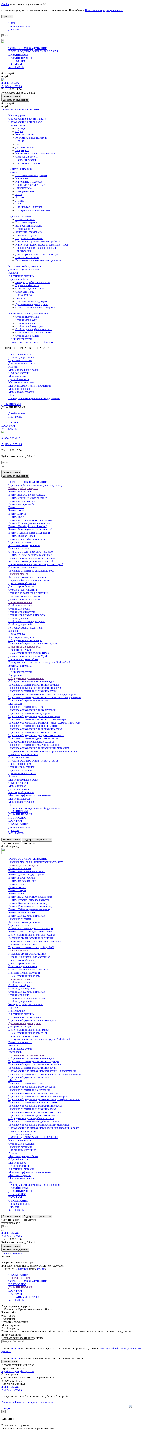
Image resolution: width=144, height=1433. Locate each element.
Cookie (5, 4)
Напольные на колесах (28, 181)
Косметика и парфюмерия (31, 137)
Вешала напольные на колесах (26, 494)
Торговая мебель (18, 279)
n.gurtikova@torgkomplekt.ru (17, 1371)
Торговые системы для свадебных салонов (34, 744)
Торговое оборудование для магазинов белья (35, 728)
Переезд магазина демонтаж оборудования (34, 398)
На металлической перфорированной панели (42, 244)
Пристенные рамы (26, 222)
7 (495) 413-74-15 (11, 86)
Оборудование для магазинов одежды (31, 681)
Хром (18, 194)
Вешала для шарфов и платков (26, 538)
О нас (11, 22)
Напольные (22, 178)
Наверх (5, 1408)
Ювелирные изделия (27, 162)
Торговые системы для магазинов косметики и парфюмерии (44, 697)
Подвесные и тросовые (29, 238)
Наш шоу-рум (16, 115)
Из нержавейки (24, 191)
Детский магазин (18, 379)
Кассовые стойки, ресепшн (24, 266)
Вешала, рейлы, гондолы (23, 488)
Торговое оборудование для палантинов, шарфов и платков (44, 722)
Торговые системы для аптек (25, 706)
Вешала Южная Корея (21, 535)
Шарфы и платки (25, 159)
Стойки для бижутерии (29, 326)
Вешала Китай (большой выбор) (27, 526)
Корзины (20, 298)
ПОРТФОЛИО (17, 60)
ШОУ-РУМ (15, 64)
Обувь (19, 131)
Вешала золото (17, 510)
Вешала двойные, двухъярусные (27, 497)
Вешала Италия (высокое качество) (29, 523)
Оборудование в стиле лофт (25, 121)
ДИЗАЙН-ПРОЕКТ (20, 57)
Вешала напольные (19, 491)
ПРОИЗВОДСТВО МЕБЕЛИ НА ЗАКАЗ (33, 51)
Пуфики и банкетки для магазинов (29, 580)
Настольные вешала (20, 602)
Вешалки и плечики (20, 168)
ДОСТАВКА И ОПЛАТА (23, 1296)
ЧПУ (11, 395)
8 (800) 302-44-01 (11, 83)
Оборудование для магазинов (26, 678)
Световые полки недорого (24, 567)
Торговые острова (19, 548)
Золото (19, 197)
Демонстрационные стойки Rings (28, 652)
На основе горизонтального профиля (37, 241)
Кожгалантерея (24, 134)
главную (23, 1268)
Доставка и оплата (19, 25)
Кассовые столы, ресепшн (24, 545)
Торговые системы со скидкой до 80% (31, 570)
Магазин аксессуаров (21, 391)
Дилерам (13, 29)
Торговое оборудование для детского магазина (36, 735)
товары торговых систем (23, 754)
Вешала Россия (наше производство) (30, 529)
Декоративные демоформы (31, 304)
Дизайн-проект (17, 413)
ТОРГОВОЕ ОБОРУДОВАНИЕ (27, 48)
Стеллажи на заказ (19, 757)
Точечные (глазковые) (28, 231)
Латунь (19, 200)
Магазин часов (17, 376)
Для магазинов (17, 124)
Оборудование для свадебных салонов (31, 741)
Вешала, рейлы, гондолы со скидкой (30, 554)
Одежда (20, 128)
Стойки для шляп (25, 322)
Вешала (13, 172)
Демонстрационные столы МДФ (28, 656)
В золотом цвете (25, 219)
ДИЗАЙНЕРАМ (18, 54)
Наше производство (20, 353)
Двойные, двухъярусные (30, 184)
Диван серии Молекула (22, 583)
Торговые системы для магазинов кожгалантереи (37, 719)
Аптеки (13, 366)
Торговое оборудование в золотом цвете (32, 643)
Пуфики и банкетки (27, 285)
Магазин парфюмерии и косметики (29, 385)
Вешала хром (16, 507)
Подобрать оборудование (37, 839)
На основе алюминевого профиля (35, 247)
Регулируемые (24, 187)
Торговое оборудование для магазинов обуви (35, 687)
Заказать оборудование (15, 99)
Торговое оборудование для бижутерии (32, 709)
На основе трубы (25, 235)
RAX (18, 203)
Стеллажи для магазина (22, 589)
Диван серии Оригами (21, 586)
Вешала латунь (17, 513)
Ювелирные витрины (21, 275)
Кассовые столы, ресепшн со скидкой (31, 561)
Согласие (15, 1348)
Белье (18, 143)
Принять (7, 16)
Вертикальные (24, 228)
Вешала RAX (16, 516)
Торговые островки (20, 360)
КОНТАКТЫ (16, 67)
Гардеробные (23, 250)
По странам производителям (32, 210)
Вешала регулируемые (21, 500)
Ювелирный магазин (21, 382)
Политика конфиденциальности (34, 1402)
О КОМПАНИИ (18, 823)
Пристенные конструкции (31, 175)
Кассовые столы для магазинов (27, 576)
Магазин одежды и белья (23, 369)
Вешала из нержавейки (22, 504)
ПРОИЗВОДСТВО (19, 1277)
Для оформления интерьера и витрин (37, 254)
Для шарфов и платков (28, 206)
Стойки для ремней (27, 335)
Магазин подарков (19, 388)
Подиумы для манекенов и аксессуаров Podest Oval (39, 662)
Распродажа (15, 675)
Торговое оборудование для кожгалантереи (34, 716)
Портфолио (15, 416)
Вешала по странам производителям (30, 519)
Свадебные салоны (26, 156)
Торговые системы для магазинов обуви (32, 690)
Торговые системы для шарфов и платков (33, 725)
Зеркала (13, 272)
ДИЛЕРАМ (15, 1293)
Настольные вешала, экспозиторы (35, 153)
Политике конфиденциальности (104, 10)
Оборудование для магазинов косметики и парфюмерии (42, 694)
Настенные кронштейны (23, 659)
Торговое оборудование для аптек (28, 700)
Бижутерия (22, 150)
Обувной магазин (19, 372)
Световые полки (25, 291)
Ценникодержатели (20, 338)
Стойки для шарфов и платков (33, 329)
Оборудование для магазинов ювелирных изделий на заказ (43, 751)
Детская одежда (24, 147)
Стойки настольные (27, 316)
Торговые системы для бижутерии (29, 713)
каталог (41, 1268)
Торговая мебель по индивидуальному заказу (35, 485)
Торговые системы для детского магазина (33, 738)
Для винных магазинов (22, 363)
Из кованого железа (27, 257)
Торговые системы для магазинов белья (32, 732)
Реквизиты (7, 1402)
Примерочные (23, 294)
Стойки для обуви (26, 319)
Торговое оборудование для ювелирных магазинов (39, 747)
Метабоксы (15, 703)
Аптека (19, 140)
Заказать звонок (11, 96)
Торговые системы (19, 216)
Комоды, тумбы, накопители (32, 282)
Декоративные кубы (20, 649)
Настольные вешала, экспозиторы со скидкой (35, 564)
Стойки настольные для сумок (33, 332)
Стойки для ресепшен (21, 357)
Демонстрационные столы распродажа (31, 557)
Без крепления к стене (28, 225)
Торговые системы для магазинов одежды (33, 684)
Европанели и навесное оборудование (38, 260)
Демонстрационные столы (24, 269)
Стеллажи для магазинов (30, 288)
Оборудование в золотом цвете (27, 118)
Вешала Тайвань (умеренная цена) (29, 532)
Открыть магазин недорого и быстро (30, 341)
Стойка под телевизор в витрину (35, 307)
